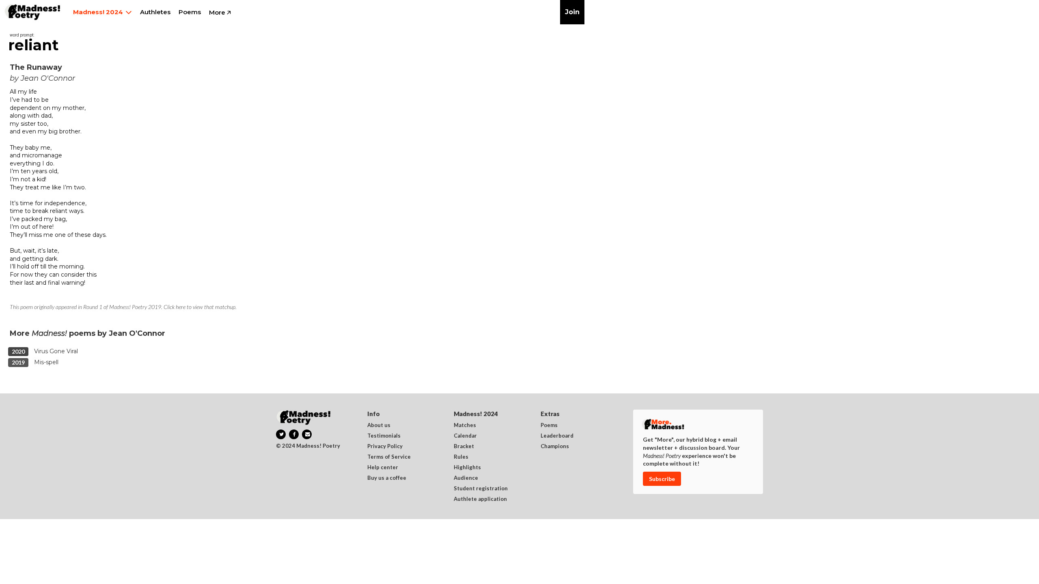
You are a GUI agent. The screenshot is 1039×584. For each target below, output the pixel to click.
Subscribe (662, 478)
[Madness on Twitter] (281, 434)
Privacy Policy (385, 446)
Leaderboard (557, 436)
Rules (461, 457)
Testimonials (384, 436)
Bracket (464, 446)
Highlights (467, 467)
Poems (549, 425)
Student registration (481, 489)
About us (378, 425)
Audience (466, 478)
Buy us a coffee (386, 478)
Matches (465, 425)
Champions (555, 446)
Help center (382, 467)
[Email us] (307, 434)
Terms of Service (389, 457)
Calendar (465, 436)
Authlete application (480, 499)
